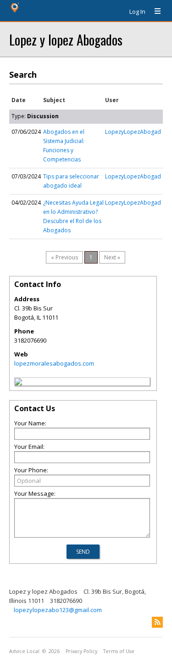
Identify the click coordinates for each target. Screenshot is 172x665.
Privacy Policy (81, 651)
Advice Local (24, 651)
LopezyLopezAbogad (133, 132)
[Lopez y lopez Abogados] (18, 383)
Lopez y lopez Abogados (65, 39)
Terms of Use (118, 651)
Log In (137, 11)
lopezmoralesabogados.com (54, 363)
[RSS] (157, 622)
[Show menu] (154, 11)
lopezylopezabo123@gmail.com (58, 610)
